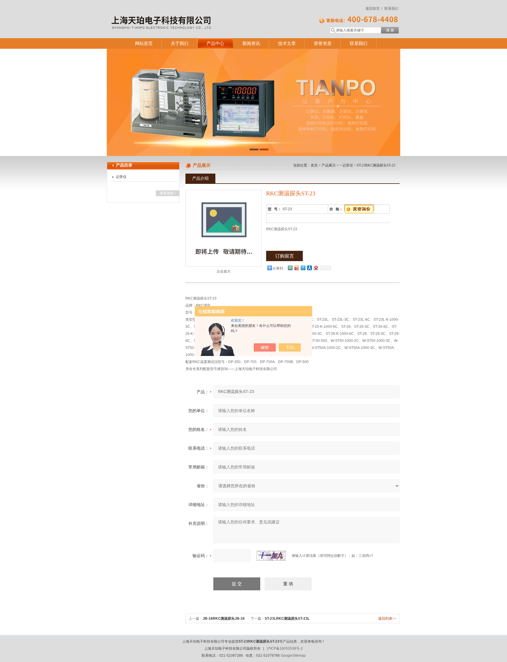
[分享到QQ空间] (290, 267)
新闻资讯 (251, 43)
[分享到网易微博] (315, 267)
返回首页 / (374, 8)
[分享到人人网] (309, 267)
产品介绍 (200, 178)
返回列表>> (387, 618)
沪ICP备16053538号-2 (285, 648)
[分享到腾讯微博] (303, 267)
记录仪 (121, 177)
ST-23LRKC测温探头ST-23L (287, 618)
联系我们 (391, 8)
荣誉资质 (323, 43)
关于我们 (179, 43)
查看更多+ (168, 193)
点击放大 (224, 271)
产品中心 (215, 43)
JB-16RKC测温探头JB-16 (224, 618)
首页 (314, 165)
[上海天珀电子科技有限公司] (192, 13)
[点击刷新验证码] (271, 556)
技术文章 (287, 43)
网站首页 (144, 43)
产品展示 (329, 165)
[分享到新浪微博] (296, 267)
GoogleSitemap (293, 655)
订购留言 (284, 255)
